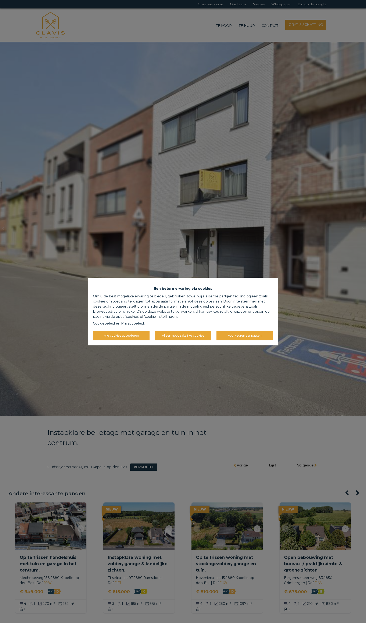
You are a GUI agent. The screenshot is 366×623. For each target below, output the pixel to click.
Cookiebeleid (104, 323)
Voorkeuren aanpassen (245, 335)
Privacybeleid (132, 323)
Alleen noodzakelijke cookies (183, 335)
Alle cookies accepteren (121, 335)
